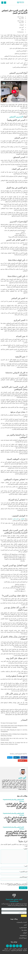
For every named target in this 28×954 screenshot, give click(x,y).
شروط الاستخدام (23, 938)
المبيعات (22, 25)
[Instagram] (10, 945)
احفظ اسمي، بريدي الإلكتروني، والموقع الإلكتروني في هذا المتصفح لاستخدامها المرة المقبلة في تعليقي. (14, 884)
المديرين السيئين (16, 117)
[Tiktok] (14, 945)
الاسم (25, 866)
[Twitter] (7, 945)
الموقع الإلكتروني (23, 877)
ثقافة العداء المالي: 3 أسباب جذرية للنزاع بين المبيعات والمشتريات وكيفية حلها (15, 820)
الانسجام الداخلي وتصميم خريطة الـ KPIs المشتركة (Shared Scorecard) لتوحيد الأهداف (16, 834)
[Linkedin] (20, 945)
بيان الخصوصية (23, 935)
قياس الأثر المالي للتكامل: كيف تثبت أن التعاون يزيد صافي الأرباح (16, 806)
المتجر (25, 924)
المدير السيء (15, 518)
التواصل (22, 518)
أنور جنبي (22, 777)
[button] (5, 2)
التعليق (25, 848)
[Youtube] (17, 945)
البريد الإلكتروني (23, 871)
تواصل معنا (24, 930)
